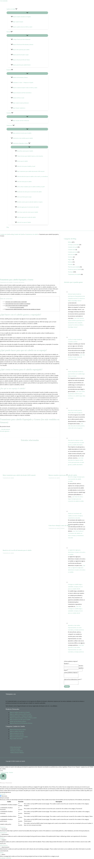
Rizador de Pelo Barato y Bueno (20, 77)
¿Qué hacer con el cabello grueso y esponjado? (16, 301)
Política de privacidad (15, 747)
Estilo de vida (71, 254)
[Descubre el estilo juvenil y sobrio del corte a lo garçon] (72, 408)
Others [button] (2, 852)
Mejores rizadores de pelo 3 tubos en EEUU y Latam (25, 87)
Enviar (67, 686)
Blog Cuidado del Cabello (17, 234)
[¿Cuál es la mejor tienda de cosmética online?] (72, 337)
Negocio (70, 259)
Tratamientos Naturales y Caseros (20, 143)
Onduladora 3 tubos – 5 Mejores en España (23, 82)
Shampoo (62, 528)
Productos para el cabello (74, 269)
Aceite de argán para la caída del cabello (26, 217)
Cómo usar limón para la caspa (24, 197)
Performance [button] (3, 832)
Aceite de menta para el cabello (24, 181)
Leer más (76, 323)
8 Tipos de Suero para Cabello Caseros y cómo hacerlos (30, 156)
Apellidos (81, 668)
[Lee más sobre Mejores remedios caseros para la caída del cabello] (71, 472)
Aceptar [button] (11, 772)
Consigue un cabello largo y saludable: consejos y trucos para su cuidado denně (75, 587)
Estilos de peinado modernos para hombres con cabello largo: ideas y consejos (76, 374)
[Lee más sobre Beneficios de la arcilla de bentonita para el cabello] (25, 547)
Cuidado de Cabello (5, 234)
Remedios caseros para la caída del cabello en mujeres (30, 202)
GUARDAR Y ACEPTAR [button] (5, 858)
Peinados (70, 264)
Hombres (70, 257)
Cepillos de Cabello (11, 9)
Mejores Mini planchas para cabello (21, 49)
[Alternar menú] (27, 12)
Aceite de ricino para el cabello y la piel (26, 166)
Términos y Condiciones (16, 751)
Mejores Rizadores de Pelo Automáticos (22, 92)
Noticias (70, 262)
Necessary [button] (2, 794)
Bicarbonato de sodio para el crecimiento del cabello (29, 191)
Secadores (9, 113)
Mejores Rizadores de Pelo (17, 733)
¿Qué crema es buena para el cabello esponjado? (16, 305)
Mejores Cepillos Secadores (17, 731)
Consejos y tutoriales (73, 244)
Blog (8, 227)
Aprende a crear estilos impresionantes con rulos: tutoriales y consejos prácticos (76, 628)
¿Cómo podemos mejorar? (71, 672)
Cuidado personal (72, 252)
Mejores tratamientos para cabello (19, 737)
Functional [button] (2, 827)
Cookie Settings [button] (4, 772)
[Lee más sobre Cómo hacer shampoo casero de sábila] (69, 522)
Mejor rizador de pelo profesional (21, 103)
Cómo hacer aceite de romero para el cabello (27, 212)
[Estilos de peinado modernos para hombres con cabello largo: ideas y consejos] (72, 369)
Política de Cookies (15, 749)
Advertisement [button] (4, 845)
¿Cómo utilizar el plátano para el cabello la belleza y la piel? (31, 186)
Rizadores (9, 69)
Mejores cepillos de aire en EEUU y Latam (22, 27)
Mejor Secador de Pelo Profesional (21, 120)
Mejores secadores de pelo (17, 735)
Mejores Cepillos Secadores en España (22, 16)
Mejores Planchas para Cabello (18, 729)
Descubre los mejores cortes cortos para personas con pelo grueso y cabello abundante (76, 443)
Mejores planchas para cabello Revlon (22, 65)
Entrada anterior (5, 429)
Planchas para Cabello (74, 267)
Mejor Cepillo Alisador (18, 21)
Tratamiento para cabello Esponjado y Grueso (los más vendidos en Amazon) (22, 309)
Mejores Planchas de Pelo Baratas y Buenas (23, 44)
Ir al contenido (4, 1)
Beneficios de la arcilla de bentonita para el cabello (17, 550)
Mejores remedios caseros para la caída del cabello (63, 475)
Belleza (70, 242)
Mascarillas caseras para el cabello (25, 151)
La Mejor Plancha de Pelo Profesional (21, 39)
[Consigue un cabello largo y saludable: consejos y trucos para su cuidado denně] (72, 582)
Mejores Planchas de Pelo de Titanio (21, 59)
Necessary (4, 796)
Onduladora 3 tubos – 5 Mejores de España (21, 716)
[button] (16, 9)
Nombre (66, 663)
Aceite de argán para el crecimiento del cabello (28, 207)
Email (66, 670)
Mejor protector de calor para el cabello (22, 133)
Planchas (9, 31)
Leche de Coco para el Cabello (24, 222)
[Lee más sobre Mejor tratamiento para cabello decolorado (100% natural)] (25, 472)
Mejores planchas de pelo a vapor (21, 54)
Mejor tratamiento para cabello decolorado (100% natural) (30, 171)
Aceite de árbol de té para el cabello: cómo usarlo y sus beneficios (32, 176)
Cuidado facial (71, 249)
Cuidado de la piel (72, 247)
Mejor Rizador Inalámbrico (19, 108)
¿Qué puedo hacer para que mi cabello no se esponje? (17, 303)
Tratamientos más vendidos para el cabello (23, 138)
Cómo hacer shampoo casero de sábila (59, 525)
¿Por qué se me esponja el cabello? (17, 307)
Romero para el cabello (22, 161)
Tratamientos (10, 125)
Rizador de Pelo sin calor (18, 97)
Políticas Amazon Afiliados (17, 752)
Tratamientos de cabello (31, 234)
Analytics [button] (2, 838)
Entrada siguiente (5, 431)
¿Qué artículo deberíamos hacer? (73, 679)
